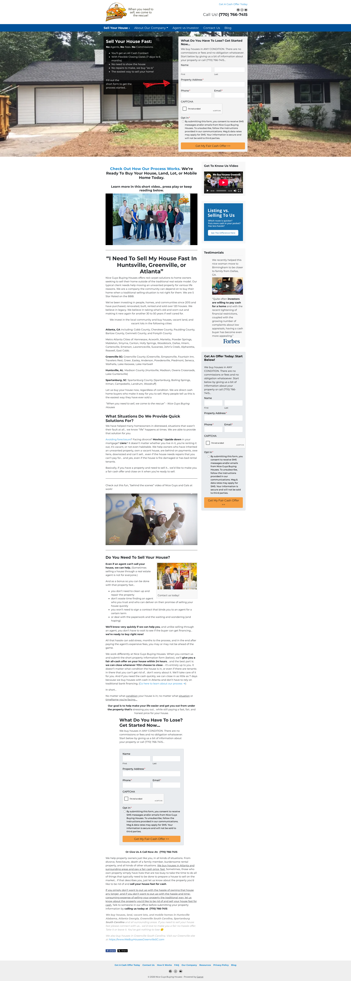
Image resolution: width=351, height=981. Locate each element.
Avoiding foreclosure (118, 439)
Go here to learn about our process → (162, 683)
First (183, 74)
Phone (185, 90)
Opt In (185, 117)
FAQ (176, 965)
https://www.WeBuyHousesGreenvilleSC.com (136, 939)
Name (185, 65)
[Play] (207, 190)
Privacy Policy (221, 965)
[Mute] (235, 190)
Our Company (189, 965)
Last (216, 74)
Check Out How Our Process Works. (145, 168)
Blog (227, 28)
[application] (223, 182)
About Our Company (150, 28)
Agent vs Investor (185, 28)
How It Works (164, 965)
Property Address (192, 79)
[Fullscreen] (239, 190)
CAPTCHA (187, 101)
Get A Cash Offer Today (233, 4)
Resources (205, 965)
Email (218, 90)
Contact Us (211, 28)
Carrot (200, 977)
